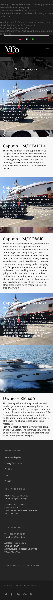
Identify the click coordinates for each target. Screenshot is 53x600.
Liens (7, 475)
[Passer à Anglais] (20, 39)
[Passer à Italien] (33, 39)
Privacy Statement (13, 463)
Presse (7, 480)
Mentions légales (12, 457)
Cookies (8, 469)
